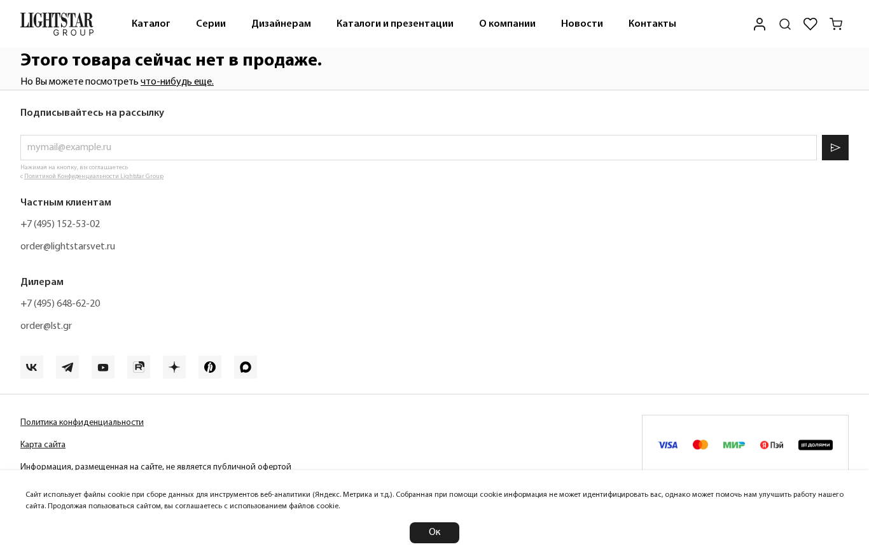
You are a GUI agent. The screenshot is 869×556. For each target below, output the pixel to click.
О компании (507, 24)
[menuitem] (151, 24)
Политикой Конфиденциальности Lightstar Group (93, 176)
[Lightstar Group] (57, 24)
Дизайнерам (281, 24)
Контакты (652, 24)
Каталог (151, 24)
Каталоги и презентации (395, 24)
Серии (211, 24)
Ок (434, 532)
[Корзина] (836, 24)
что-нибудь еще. (177, 82)
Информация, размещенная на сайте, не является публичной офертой (155, 467)
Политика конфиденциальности (82, 422)
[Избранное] (810, 24)
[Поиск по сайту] (785, 24)
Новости (582, 24)
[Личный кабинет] (759, 24)
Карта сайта (43, 445)
